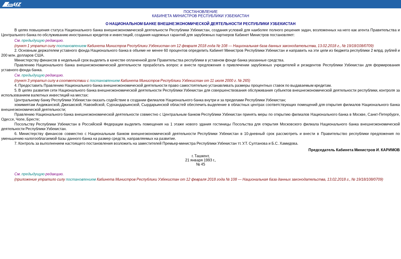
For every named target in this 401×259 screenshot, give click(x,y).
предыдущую (33, 40)
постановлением (71, 46)
